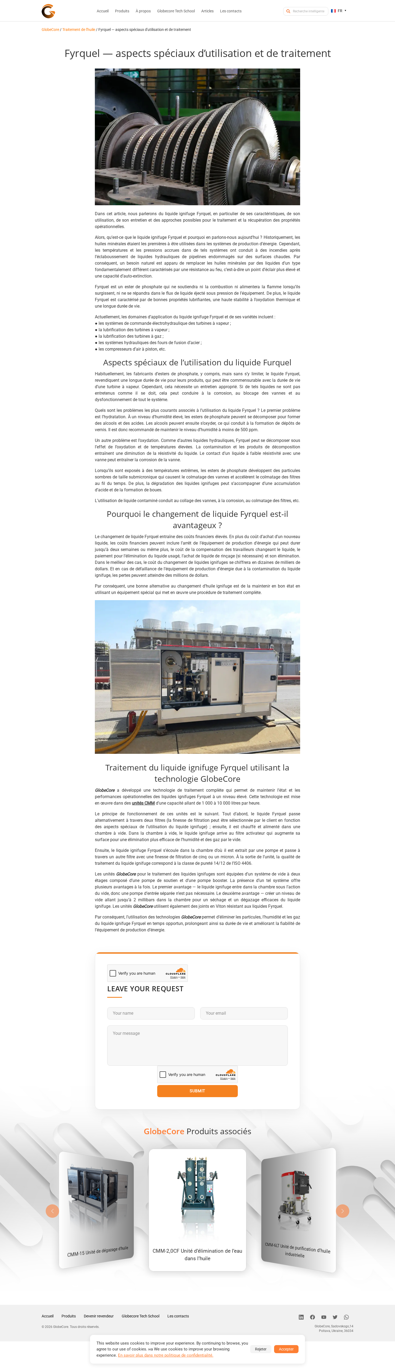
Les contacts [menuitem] (231, 11)
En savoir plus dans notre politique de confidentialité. (165, 1355)
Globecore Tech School (140, 1316)
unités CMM (143, 803)
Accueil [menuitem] (103, 11)
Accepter (286, 1349)
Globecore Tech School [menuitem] (176, 11)
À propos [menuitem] (143, 11)
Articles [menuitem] (207, 11)
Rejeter (261, 1349)
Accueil (47, 1316)
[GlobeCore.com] (48, 11)
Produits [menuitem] (122, 11)
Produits (69, 1316)
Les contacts (178, 1316)
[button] (342, 1211)
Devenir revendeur (99, 1316)
